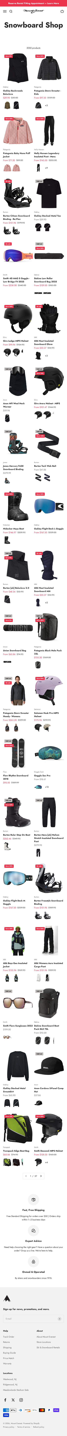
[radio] (7, 105)
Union (5, 646)
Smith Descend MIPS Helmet (48, 1150)
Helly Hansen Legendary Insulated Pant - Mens (46, 155)
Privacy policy (8, 1427)
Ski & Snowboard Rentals (48, 1347)
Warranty (7, 1363)
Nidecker (6, 525)
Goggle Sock (39, 772)
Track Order (8, 1336)
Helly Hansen (39, 149)
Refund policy (38, 1427)
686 (35, 337)
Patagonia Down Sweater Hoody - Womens (16, 714)
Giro (5, 337)
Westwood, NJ (9, 1379)
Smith (5, 275)
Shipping (7, 1347)
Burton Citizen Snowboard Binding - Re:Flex (16, 217)
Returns (6, 1342)
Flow (5, 772)
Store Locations (44, 1342)
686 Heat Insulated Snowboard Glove (44, 342)
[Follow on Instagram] (21, 1400)
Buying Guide (9, 1352)
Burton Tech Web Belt (45, 466)
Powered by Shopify (31, 1423)
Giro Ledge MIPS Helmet (15, 340)
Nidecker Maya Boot (13, 528)
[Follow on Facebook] (5, 1400)
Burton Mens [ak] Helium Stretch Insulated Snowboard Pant (49, 838)
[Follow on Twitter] (13, 1400)
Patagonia (37, 87)
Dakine (36, 275)
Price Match (8, 1358)
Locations (7, 1373)
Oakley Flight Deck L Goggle (49, 528)
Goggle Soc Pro (42, 775)
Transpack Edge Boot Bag (16, 1150)
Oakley (5, 87)
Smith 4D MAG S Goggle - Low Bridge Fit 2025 (16, 280)
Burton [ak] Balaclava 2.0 (16, 587)
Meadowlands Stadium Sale (16, 1390)
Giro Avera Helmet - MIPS (47, 403)
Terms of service (23, 1427)
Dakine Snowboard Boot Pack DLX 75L (46, 1027)
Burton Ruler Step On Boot (16, 834)
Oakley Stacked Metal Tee (47, 215)
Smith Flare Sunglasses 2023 (18, 1025)
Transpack (6, 1147)
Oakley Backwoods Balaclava (13, 92)
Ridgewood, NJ (10, 1384)
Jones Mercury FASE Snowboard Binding (13, 467)
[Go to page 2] (41, 1176)
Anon (5, 400)
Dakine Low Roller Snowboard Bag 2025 (45, 280)
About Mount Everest (46, 1336)
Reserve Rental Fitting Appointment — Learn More (33, 3)
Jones (5, 462)
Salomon (37, 709)
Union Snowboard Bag (14, 650)
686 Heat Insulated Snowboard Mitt (44, 589)
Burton (5, 212)
